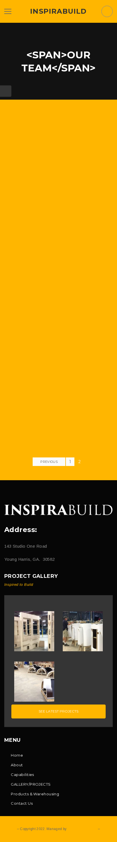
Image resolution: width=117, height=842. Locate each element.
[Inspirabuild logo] (58, 509)
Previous (49, 462)
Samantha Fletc (58, 259)
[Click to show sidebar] (5, 91)
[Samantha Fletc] (58, 184)
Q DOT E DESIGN (82, 829)
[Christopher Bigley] (58, 353)
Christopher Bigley (58, 428)
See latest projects (58, 711)
